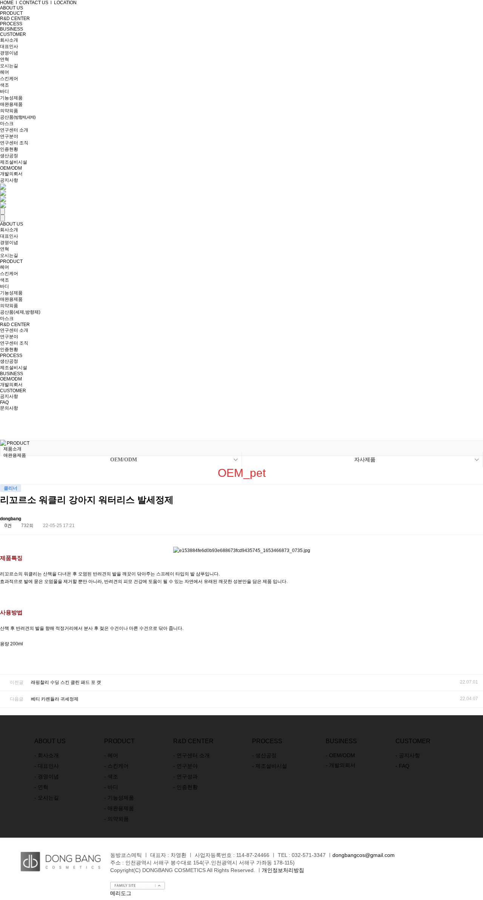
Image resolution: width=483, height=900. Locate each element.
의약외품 (9, 110)
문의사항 (9, 408)
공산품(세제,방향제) (20, 312)
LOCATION (65, 2)
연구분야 (9, 136)
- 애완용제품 (119, 808)
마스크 (7, 123)
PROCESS (11, 23)
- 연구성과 (185, 776)
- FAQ (402, 766)
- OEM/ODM (340, 755)
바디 (4, 91)
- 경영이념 (46, 776)
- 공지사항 (407, 755)
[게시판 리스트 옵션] (475, 520)
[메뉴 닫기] (2, 218)
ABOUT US (11, 224)
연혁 (4, 59)
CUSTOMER (13, 34)
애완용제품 (11, 104)
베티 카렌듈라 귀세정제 (54, 699)
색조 (4, 85)
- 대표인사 (46, 766)
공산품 (17, 117)
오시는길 (9, 65)
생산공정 (9, 155)
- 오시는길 (46, 798)
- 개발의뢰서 (340, 765)
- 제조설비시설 (269, 766)
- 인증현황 (185, 787)
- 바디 (111, 787)
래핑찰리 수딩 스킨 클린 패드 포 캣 (66, 682)
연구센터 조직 (14, 142)
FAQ (4, 402)
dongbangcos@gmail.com (363, 855)
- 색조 (111, 776)
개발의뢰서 (11, 173)
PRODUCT (11, 261)
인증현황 (9, 149)
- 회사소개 (46, 755)
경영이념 (9, 53)
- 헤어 (111, 755)
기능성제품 (11, 98)
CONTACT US (33, 2)
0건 (7, 525)
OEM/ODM (11, 168)
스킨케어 (9, 78)
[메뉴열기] (2, 211)
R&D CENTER (15, 324)
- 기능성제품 (119, 798)
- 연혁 (41, 787)
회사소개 (9, 40)
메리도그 (120, 893)
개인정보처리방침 (283, 870)
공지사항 (9, 180)
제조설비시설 (13, 162)
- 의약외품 (116, 819)
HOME (7, 2)
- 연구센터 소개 (191, 755)
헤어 (4, 72)
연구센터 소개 (14, 130)
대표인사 (9, 46)
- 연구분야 (185, 766)
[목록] (458, 520)
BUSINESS (11, 29)
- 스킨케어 (116, 766)
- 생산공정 (264, 755)
